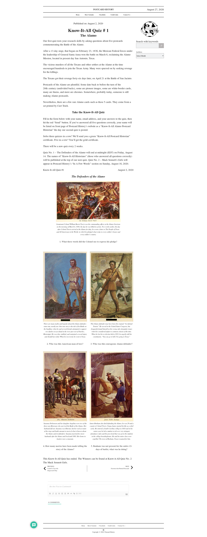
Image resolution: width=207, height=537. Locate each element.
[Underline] (56, 493)
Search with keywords (147, 41)
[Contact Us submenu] (130, 14)
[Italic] (53, 493)
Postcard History (103, 9)
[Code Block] (71, 493)
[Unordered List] (65, 493)
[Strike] (59, 493)
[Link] (74, 493)
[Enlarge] (118, 184)
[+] (80, 493)
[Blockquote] (68, 493)
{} (77, 493)
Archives (139, 52)
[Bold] (50, 493)
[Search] (161, 45)
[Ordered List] (62, 493)
